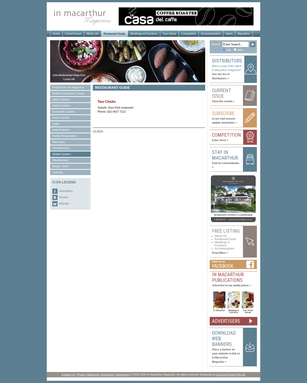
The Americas (60, 148)
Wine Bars (58, 142)
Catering (57, 172)
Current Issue (73, 33)
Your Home (169, 33)
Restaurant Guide (114, 33)
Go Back (98, 131)
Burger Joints (60, 166)
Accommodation (211, 33)
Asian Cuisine (60, 117)
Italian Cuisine (61, 99)
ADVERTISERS (226, 321)
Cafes (56, 123)
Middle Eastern (61, 154)
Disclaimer (107, 374)
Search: (216, 44)
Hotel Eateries (61, 129)
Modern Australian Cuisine (68, 93)
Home (56, 33)
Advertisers (123, 374)
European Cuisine (63, 111)
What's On (92, 33)
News (229, 33)
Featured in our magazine (68, 87)
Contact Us (68, 374)
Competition (188, 33)
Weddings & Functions (144, 33)
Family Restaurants (64, 136)
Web (240, 50)
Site (228, 50)
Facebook (222, 266)
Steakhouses (60, 160)
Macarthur (244, 33)
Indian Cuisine (61, 105)
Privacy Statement (88, 374)
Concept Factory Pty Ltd (230, 374)
